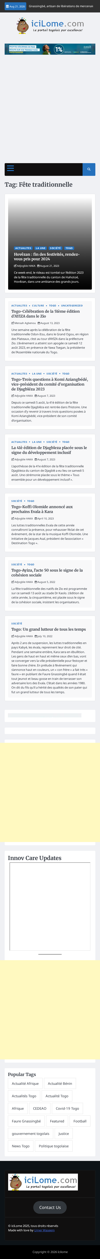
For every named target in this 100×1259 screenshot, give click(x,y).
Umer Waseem (44, 1230)
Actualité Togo (57, 1096)
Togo (69, 248)
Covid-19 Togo (67, 1108)
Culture (38, 305)
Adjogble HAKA (26, 265)
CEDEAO (40, 1108)
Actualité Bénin (60, 1083)
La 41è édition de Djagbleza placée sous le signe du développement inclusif (49, 450)
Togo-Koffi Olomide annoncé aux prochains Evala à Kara (42, 509)
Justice (64, 1133)
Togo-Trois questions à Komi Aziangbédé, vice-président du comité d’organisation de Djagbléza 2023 (49, 384)
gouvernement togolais (30, 1133)
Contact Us (50, 1207)
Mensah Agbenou (25, 323)
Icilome (63, 1252)
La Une (40, 248)
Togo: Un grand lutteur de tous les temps (48, 629)
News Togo (21, 1146)
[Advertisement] (50, 106)
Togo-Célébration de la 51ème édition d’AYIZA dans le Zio (45, 313)
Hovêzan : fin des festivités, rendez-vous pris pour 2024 (47, 256)
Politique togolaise (54, 1146)
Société (55, 248)
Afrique (18, 1108)
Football (80, 1121)
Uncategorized (72, 305)
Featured (57, 1121)
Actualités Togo (24, 1096)
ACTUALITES (23, 248)
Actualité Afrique (25, 1083)
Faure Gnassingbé (26, 1121)
